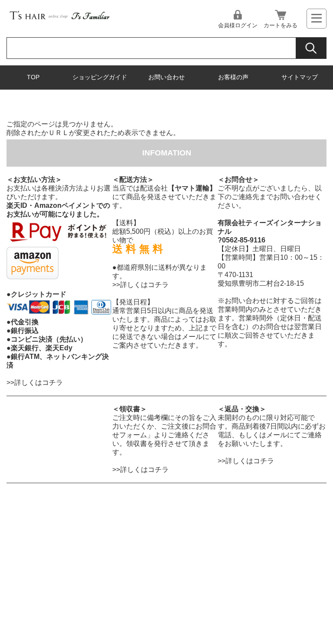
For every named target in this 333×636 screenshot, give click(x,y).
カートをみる (280, 25)
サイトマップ (299, 77)
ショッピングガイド (99, 77)
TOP (33, 77)
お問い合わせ (166, 77)
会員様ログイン (238, 25)
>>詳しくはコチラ (35, 382)
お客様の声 (233, 77)
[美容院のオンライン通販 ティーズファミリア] (59, 19)
